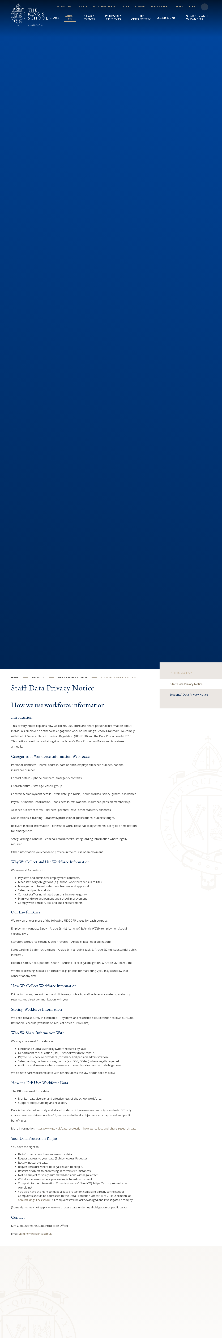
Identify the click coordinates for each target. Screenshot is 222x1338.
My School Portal (105, 6)
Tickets (82, 6)
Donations (64, 6)
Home (14, 677)
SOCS (126, 6)
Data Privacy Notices (72, 677)
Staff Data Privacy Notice (118, 677)
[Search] (204, 7)
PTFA (192, 6)
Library (178, 6)
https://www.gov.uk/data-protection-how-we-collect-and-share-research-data (86, 1128)
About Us (38, 677)
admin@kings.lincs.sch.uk (34, 1200)
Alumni (140, 6)
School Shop (159, 6)
